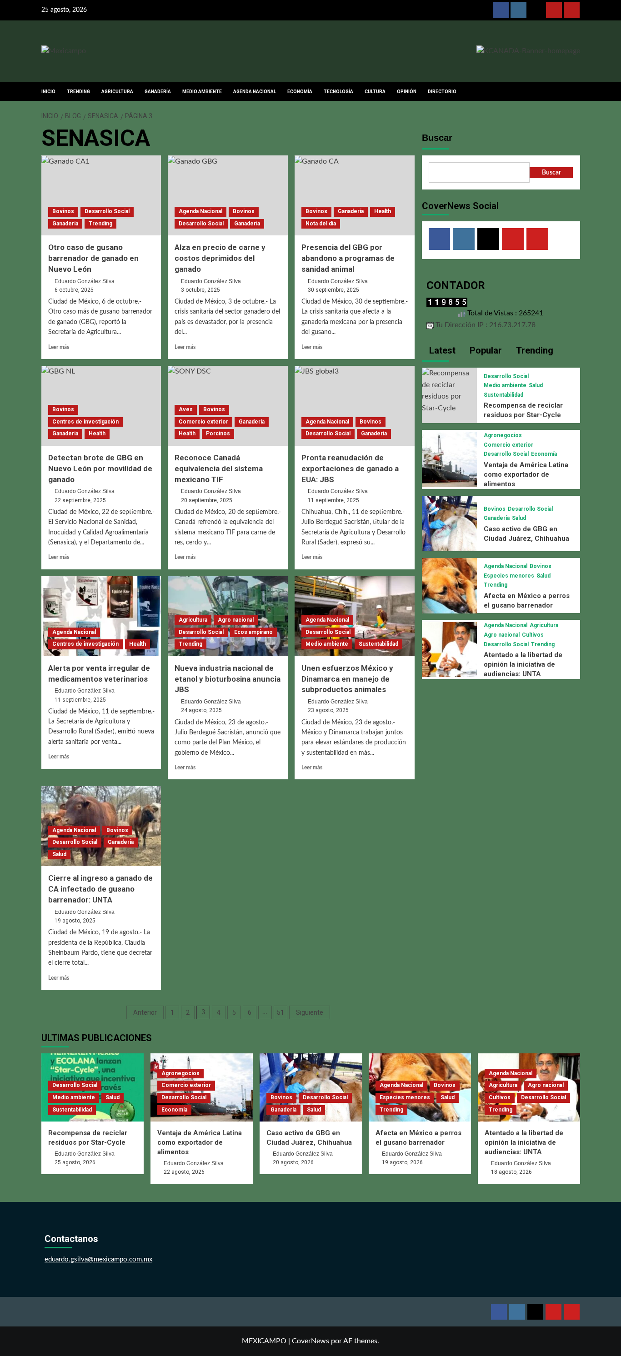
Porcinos (218, 433)
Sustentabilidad (378, 644)
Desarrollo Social (107, 211)
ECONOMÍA (299, 91)
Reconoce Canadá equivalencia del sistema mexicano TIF (219, 468)
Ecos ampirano (253, 632)
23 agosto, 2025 (328, 710)
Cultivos (533, 635)
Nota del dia (320, 223)
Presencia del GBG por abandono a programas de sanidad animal (348, 258)
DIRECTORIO (442, 91)
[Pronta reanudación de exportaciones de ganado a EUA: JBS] (355, 406)
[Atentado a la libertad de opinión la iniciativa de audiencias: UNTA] (449, 649)
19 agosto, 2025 (75, 920)
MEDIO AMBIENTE (202, 91)
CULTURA (375, 91)
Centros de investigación (85, 422)
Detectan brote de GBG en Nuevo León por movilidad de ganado (100, 468)
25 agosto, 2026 (75, 1162)
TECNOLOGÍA (338, 91)
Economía (544, 454)
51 (280, 1012)
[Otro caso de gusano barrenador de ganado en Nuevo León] (101, 195)
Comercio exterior (203, 422)
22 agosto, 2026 (184, 1172)
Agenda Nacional (200, 211)
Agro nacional (236, 620)
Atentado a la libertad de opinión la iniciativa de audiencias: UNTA (523, 664)
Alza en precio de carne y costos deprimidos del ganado (220, 258)
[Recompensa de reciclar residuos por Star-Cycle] (449, 390)
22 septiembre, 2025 (80, 500)
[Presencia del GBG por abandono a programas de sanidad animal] (355, 195)
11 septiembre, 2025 (333, 500)
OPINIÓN (406, 91)
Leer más (58, 347)
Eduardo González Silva (85, 281)
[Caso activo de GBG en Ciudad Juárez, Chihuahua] (449, 523)
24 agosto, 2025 (201, 710)
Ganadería (65, 223)
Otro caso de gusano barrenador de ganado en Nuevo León (93, 258)
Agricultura (193, 620)
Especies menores (509, 576)
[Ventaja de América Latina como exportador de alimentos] (449, 459)
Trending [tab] (533, 350)
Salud (59, 854)
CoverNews (310, 1341)
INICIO (48, 91)
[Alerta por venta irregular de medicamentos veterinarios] (101, 616)
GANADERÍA (158, 91)
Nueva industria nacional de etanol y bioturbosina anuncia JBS (227, 678)
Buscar (437, 138)
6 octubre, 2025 (74, 290)
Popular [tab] (484, 350)
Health (382, 211)
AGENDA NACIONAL (254, 91)
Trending (100, 223)
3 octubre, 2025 (200, 290)
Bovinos (63, 211)
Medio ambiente (326, 644)
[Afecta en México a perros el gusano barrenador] (449, 585)
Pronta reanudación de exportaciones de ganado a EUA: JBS (350, 468)
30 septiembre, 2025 (333, 290)
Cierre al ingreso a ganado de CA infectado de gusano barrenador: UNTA (100, 888)
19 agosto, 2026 (402, 1162)
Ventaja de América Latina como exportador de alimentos (526, 474)
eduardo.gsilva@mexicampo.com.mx (98, 1259)
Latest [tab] (441, 350)
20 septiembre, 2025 (206, 500)
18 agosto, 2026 (511, 1172)
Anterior (145, 1012)
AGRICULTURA (117, 91)
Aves (186, 409)
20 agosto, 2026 (293, 1162)
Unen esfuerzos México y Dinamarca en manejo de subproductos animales (347, 678)
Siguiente (309, 1012)
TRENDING (78, 91)
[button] (574, 92)
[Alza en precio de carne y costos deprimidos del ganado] (228, 195)
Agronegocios (503, 435)
